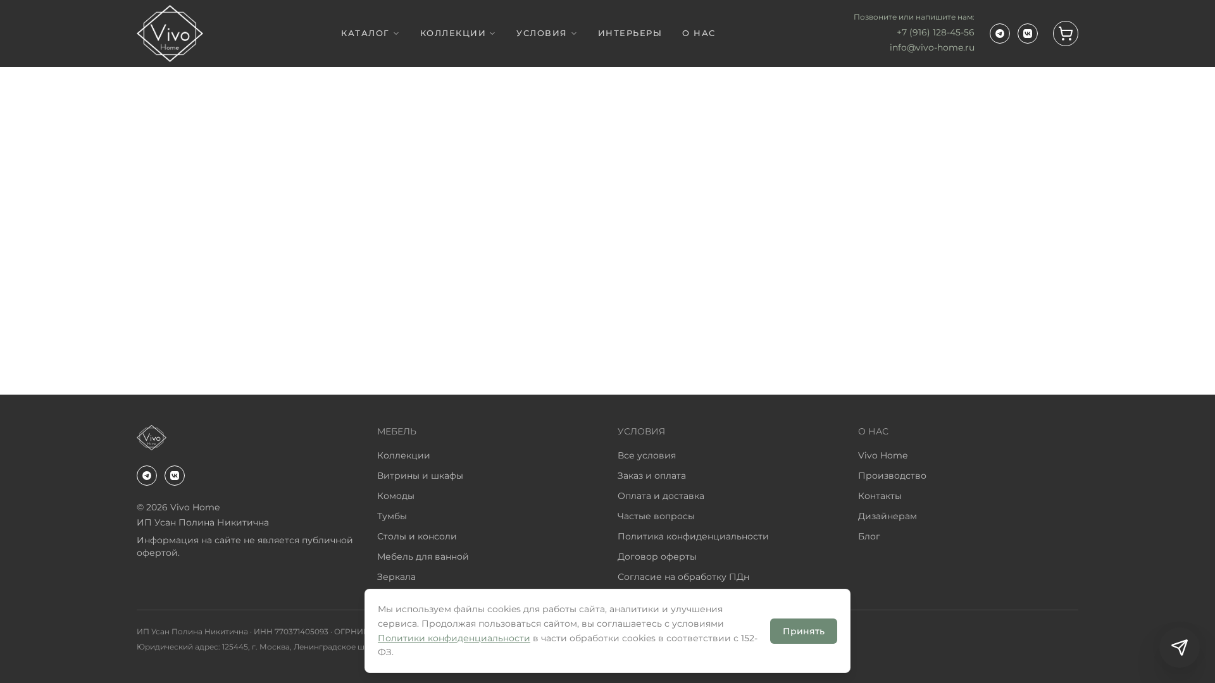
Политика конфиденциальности (693, 536)
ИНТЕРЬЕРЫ (630, 33)
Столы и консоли (417, 536)
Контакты (880, 495)
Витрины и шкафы (420, 475)
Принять (804, 631)
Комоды (395, 495)
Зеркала (396, 576)
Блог (869, 536)
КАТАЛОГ (365, 33)
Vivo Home (882, 455)
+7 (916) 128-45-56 (936, 32)
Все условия (647, 455)
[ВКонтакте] (1028, 33)
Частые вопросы (656, 516)
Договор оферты (657, 556)
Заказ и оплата (652, 475)
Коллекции (403, 455)
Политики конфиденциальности (454, 638)
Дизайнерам (887, 516)
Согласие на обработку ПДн (683, 576)
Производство (892, 475)
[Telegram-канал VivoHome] (1000, 33)
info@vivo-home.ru (932, 47)
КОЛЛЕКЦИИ (453, 33)
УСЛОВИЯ (542, 33)
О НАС (699, 33)
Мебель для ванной (423, 556)
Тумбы (392, 516)
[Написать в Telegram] (1179, 647)
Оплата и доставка (661, 495)
